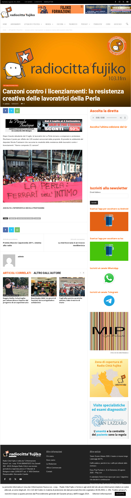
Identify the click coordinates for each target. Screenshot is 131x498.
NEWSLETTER (48, 2)
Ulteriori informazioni (102, 494)
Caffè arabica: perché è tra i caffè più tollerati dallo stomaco (108, 464)
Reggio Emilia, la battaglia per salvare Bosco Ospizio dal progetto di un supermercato (16, 300)
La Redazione (51, 464)
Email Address (95, 192)
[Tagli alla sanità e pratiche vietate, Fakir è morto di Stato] (72, 286)
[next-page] (83, 273)
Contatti (49, 471)
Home (4, 30)
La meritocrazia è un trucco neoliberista (71, 244)
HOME (5, 24)
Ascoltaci (118, 24)
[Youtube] (127, 2)
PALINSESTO (73, 24)
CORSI (108, 24)
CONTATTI (38, 2)
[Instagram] (119, 2)
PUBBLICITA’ (98, 24)
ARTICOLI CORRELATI (17, 273)
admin (7, 104)
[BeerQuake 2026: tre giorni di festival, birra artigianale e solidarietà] (44, 286)
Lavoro (37, 218)
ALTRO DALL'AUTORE (47, 273)
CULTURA (60, 24)
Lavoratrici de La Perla (25, 218)
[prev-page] (80, 273)
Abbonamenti (15, 24)
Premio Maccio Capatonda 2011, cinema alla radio (22, 244)
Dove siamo (50, 460)
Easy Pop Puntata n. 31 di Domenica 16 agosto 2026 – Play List (107, 471)
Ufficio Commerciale (53, 468)
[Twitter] (123, 2)
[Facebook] (115, 2)
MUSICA (48, 24)
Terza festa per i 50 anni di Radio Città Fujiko (106, 484)
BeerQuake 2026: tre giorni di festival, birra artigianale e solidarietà (43, 300)
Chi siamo (50, 456)
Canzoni (12, 218)
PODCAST (84, 24)
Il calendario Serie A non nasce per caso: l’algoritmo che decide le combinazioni (109, 478)
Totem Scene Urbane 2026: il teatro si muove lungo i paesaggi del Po (109, 457)
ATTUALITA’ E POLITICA (32, 24)
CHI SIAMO (28, 2)
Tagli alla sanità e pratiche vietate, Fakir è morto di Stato (70, 300)
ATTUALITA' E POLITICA (15, 30)
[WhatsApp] (17, 110)
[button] (127, 24)
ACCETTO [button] (120, 494)
